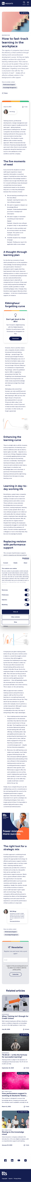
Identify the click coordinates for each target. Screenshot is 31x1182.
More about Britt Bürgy (15, 921)
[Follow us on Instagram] (25, 1160)
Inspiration (6, 35)
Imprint (10, 1178)
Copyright (4, 1178)
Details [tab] (15, 563)
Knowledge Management (9, 87)
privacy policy (17, 969)
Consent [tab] (5, 563)
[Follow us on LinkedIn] (12, 1160)
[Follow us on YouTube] (18, 1160)
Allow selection (15, 617)
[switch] (27, 595)
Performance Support (9, 84)
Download (15, 338)
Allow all (15, 611)
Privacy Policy (17, 1178)
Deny (15, 622)
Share (6, 93)
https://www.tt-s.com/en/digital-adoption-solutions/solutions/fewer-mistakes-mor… (15, 814)
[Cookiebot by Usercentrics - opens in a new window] (22, 559)
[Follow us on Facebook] (5, 1160)
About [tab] (25, 563)
